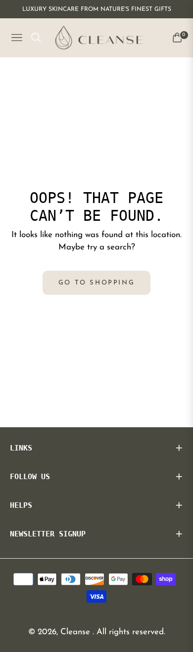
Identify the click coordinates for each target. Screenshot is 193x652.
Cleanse (76, 632)
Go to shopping (96, 283)
